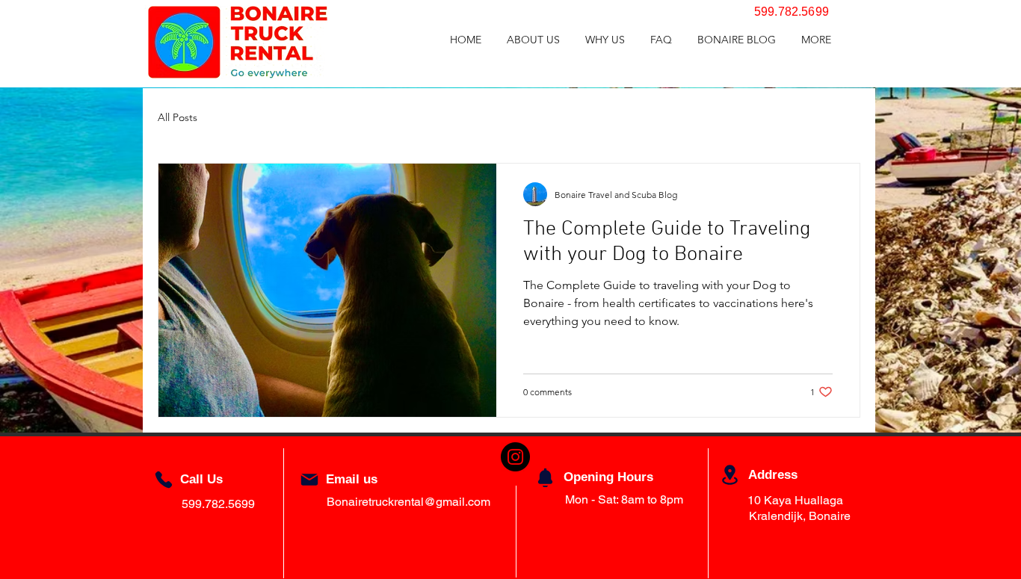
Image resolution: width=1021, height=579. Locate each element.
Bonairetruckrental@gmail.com (408, 502)
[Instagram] (515, 456)
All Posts (177, 117)
